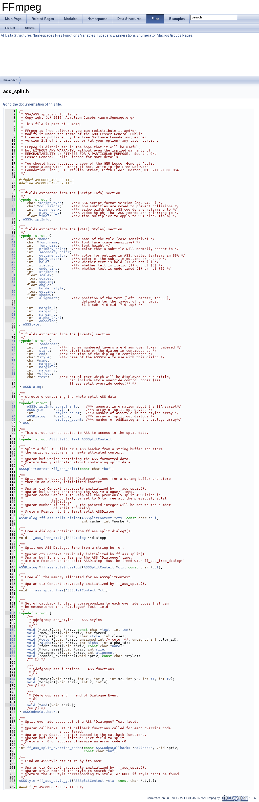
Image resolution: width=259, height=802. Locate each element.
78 (10, 364)
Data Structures (18, 35)
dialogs (62, 416)
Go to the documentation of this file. (32, 104)
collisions (49, 206)
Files (58, 35)
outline (46, 291)
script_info (66, 406)
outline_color (52, 255)
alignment (48, 298)
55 (10, 288)
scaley (45, 278)
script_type (50, 203)
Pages (187, 35)
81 (10, 373)
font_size (48, 245)
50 (10, 272)
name (43, 239)
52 (10, 278)
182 (10, 705)
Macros (163, 35)
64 (10, 318)
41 (10, 242)
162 (10, 639)
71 (10, 341)
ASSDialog (32, 387)
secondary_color (54, 252)
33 (10, 216)
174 (10, 679)
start (44, 351)
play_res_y (49, 213)
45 (10, 255)
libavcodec (10, 80)
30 (10, 206)
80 (10, 370)
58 (10, 298)
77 (10, 360)
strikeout (48, 272)
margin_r (47, 311)
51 (10, 275)
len (125, 630)
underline (48, 268)
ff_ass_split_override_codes (54, 748)
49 (10, 268)
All (3, 35)
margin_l (47, 308)
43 (10, 249)
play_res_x (49, 209)
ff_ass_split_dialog (60, 518)
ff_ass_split (65, 469)
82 (10, 377)
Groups (176, 35)
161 (10, 636)
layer (44, 347)
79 (10, 367)
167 (10, 656)
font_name (48, 242)
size (100, 649)
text (43, 377)
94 (10, 416)
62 (10, 311)
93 (10, 413)
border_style (51, 288)
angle (44, 285)
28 (10, 200)
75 (10, 354)
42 (10, 245)
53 (10, 282)
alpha (46, 643)
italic (45, 265)
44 (10, 252)
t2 (169, 679)
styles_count (67, 413)
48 (10, 265)
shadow (45, 295)
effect (45, 373)
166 (10, 653)
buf (107, 469)
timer (44, 216)
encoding (47, 321)
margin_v (47, 314)
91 (10, 406)
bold (43, 262)
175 (10, 682)
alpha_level (50, 318)
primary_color (52, 249)
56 (10, 291)
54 (10, 285)
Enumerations (124, 35)
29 (10, 203)
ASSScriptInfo (36, 219)
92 (10, 410)
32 (10, 213)
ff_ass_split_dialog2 (61, 567)
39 (10, 236)
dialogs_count (68, 419)
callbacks (143, 748)
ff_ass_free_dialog (47, 538)
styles (61, 410)
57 (10, 295)
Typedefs (104, 35)
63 (10, 314)
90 (10, 403)
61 (10, 308)
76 (10, 357)
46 (10, 259)
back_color (49, 259)
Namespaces (43, 35)
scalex (45, 275)
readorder (48, 344)
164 (10, 646)
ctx (119, 518)
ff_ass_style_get (55, 781)
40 (10, 239)
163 (10, 643)
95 (10, 419)
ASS (26, 423)
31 (10, 209)
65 (10, 321)
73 (10, 347)
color (46, 639)
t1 (152, 679)
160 (10, 633)
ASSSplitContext (64, 439)
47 (10, 262)
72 (10, 344)
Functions (71, 35)
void (31, 630)
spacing (46, 282)
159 (10, 630)
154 (10, 613)
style (44, 357)
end (42, 354)
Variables (87, 35)
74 (10, 351)
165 (10, 649)
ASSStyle (31, 324)
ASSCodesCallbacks (40, 712)
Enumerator (146, 35)
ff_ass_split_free (46, 590)
